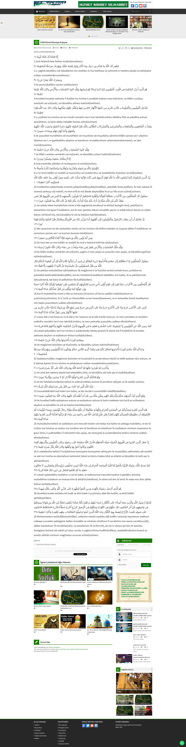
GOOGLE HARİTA (64, 744)
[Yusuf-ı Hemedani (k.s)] (143, 699)
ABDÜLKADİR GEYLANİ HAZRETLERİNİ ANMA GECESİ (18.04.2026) (142, 625)
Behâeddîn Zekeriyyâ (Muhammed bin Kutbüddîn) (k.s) (73, 607)
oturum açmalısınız (54, 647)
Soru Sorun (107, 11)
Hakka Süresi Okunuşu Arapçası (71, 630)
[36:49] (99, 573)
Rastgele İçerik (63, 728)
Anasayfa (42, 11)
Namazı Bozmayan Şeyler (42, 606)
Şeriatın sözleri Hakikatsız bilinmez (117, 31)
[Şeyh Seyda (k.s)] (125, 710)
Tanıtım (37, 725)
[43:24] (124, 658)
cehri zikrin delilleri (139, 635)
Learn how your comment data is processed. (73, 649)
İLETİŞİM (61, 741)
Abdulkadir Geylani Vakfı (123, 725)
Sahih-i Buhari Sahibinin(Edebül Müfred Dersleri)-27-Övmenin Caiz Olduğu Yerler (93, 31)
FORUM (67, 11)
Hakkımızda (62, 736)
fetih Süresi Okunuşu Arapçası (46, 544)
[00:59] (124, 627)
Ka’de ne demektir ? (40, 582)
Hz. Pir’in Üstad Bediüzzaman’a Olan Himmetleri (45, 31)
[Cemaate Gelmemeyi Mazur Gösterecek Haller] (134, 683)
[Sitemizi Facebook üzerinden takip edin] (132, 6)
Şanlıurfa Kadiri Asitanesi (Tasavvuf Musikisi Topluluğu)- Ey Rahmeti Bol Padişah (140, 31)
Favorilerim (62, 730)
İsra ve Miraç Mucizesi (94, 606)
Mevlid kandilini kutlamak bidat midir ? (73, 583)
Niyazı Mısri (38, 728)
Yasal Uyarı (62, 738)
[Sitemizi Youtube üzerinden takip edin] (140, 6)
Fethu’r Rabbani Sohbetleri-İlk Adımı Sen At (99, 583)
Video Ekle (62, 733)
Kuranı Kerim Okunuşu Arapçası (43, 47)
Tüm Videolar (63, 725)
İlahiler (37, 738)
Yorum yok (65, 47)
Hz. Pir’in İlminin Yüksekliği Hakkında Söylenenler (99, 631)
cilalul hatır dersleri (139, 645)
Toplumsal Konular (40, 736)
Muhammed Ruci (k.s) (69, 30)
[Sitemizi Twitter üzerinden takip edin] (136, 6)
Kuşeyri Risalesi (40, 733)
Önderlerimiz (54, 11)
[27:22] (124, 617)
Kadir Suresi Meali (40, 630)
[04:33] (73, 573)
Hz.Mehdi (38, 730)
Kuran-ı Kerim (79, 11)
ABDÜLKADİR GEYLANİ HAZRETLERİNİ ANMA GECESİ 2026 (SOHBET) (142, 614)
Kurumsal (93, 11)
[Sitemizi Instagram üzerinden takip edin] (144, 6)
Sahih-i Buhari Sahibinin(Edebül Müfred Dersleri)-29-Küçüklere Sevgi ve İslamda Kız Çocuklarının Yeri (142, 656)
